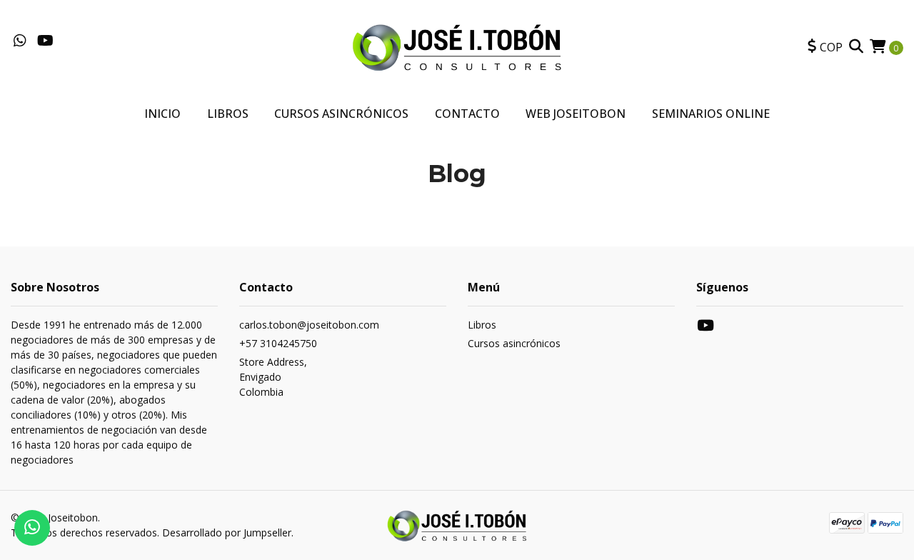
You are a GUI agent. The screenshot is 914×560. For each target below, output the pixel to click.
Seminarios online (711, 113)
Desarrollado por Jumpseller (226, 532)
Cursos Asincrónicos (341, 113)
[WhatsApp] (20, 41)
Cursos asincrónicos (514, 343)
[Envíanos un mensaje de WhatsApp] (32, 528)
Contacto (467, 113)
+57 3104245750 (278, 343)
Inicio (162, 113)
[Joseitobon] (457, 46)
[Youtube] (45, 41)
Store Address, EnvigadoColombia (273, 377)
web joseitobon (576, 113)
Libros (227, 113)
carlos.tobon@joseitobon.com (309, 324)
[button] (825, 47)
